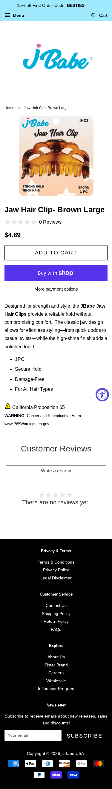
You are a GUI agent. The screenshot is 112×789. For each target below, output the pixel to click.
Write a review (56, 470)
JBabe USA (73, 753)
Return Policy (56, 621)
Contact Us (56, 605)
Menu (18, 15)
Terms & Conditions (56, 562)
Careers (56, 673)
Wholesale (56, 681)
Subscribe (84, 736)
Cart (103, 15)
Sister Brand (56, 665)
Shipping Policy (56, 613)
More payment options (56, 289)
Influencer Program (56, 688)
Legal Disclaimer (56, 578)
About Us (56, 657)
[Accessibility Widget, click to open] (102, 394)
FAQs (56, 629)
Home (9, 108)
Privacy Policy (56, 570)
